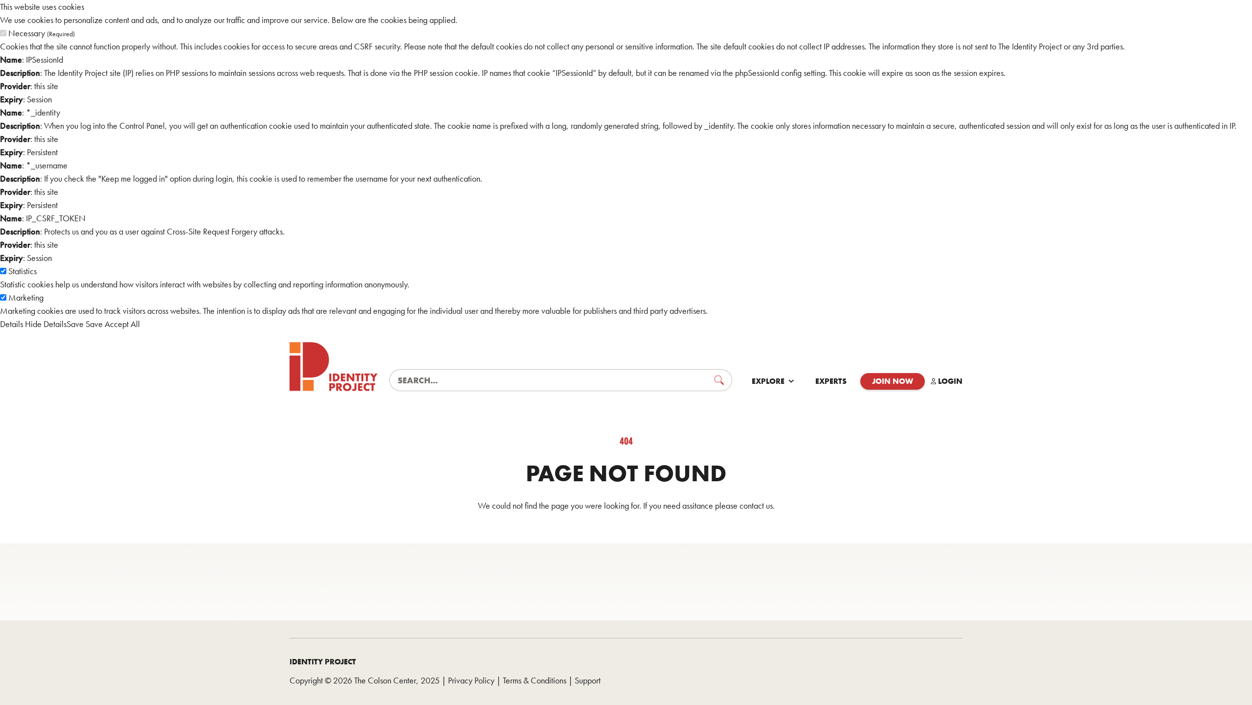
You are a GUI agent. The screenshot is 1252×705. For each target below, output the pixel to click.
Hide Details (46, 323)
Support (588, 680)
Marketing (26, 297)
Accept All (122, 323)
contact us (756, 505)
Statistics (22, 271)
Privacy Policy (471, 680)
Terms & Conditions (534, 680)
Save (75, 323)
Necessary (41, 33)
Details (11, 323)
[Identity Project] (334, 366)
